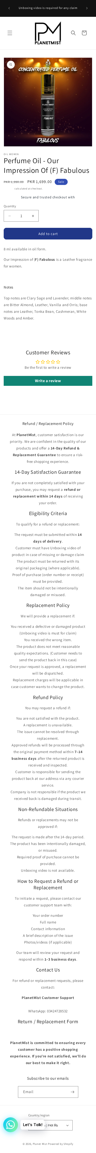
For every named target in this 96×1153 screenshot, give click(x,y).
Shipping (9, 188)
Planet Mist (40, 1144)
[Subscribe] (72, 1092)
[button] (9, 32)
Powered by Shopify (60, 1144)
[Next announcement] (86, 8)
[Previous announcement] (9, 8)
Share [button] (13, 333)
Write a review (48, 380)
